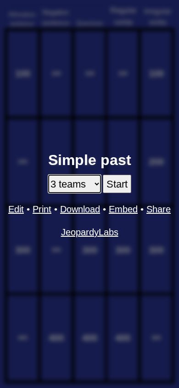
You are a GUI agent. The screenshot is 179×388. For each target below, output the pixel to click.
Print (42, 209)
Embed (123, 209)
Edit (16, 209)
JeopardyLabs (89, 232)
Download (80, 209)
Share (158, 209)
